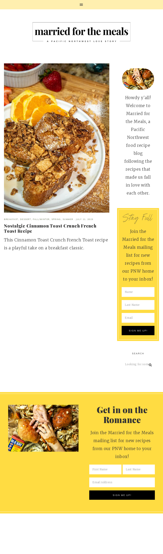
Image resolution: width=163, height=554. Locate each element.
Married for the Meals (81, 33)
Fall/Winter (41, 219)
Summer (68, 219)
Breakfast (11, 219)
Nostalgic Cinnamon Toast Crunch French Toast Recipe (50, 228)
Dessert (25, 219)
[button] (81, 4)
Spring (56, 219)
